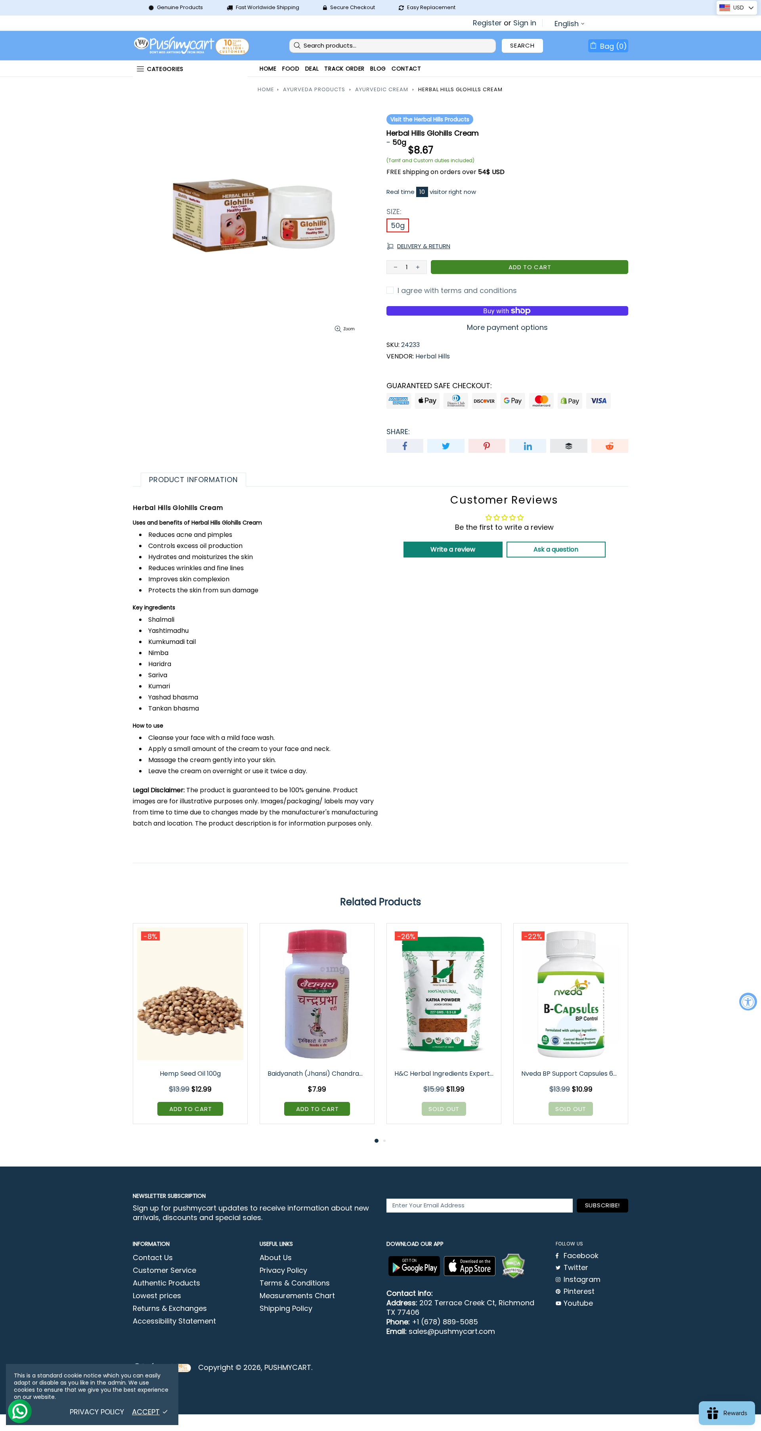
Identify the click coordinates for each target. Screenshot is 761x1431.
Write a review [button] (452, 549)
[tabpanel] (190, 1029)
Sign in (524, 23)
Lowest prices (157, 1296)
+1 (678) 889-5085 (445, 1322)
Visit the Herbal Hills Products (429, 119)
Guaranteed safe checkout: (439, 386)
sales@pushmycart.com (452, 1331)
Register (487, 23)
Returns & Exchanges (170, 1308)
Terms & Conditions (295, 1283)
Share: (398, 432)
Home (266, 89)
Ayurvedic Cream (381, 89)
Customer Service (164, 1270)
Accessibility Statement (174, 1321)
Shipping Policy (286, 1308)
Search (522, 45)
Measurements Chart (297, 1296)
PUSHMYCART (192, 45)
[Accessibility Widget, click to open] (748, 1002)
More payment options (507, 327)
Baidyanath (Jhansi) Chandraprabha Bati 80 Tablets (318, 1073)
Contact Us (153, 1257)
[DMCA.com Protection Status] (513, 1266)
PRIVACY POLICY (97, 1412)
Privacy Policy (283, 1270)
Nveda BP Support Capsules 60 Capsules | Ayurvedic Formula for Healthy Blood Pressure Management (571, 1073)
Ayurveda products (314, 89)
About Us (276, 1257)
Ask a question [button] (555, 549)
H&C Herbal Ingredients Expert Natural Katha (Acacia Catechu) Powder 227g (444, 1073)
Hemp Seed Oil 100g (190, 1073)
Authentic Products (166, 1283)
